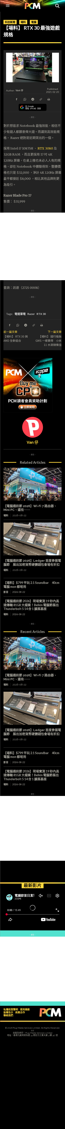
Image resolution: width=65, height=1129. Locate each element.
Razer (31, 313)
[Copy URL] (40, 99)
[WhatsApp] (24, 99)
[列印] (48, 99)
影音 (5, 591)
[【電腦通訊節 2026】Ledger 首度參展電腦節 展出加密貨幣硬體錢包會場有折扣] (32, 539)
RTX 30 (41, 313)
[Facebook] (16, 99)
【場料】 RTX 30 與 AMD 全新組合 (15, 338)
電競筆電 (20, 313)
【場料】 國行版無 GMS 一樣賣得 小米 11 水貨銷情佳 (49, 340)
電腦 (33, 22)
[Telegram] (32, 99)
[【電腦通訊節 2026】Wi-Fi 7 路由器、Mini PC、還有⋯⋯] (32, 484)
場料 (23, 22)
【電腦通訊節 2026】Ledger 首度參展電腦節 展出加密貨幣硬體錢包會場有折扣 (32, 562)
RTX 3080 (45, 148)
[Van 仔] (32, 427)
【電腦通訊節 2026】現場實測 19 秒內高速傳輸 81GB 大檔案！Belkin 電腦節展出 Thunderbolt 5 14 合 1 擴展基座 (31, 605)
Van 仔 (19, 90)
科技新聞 (10, 22)
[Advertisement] (32, 246)
